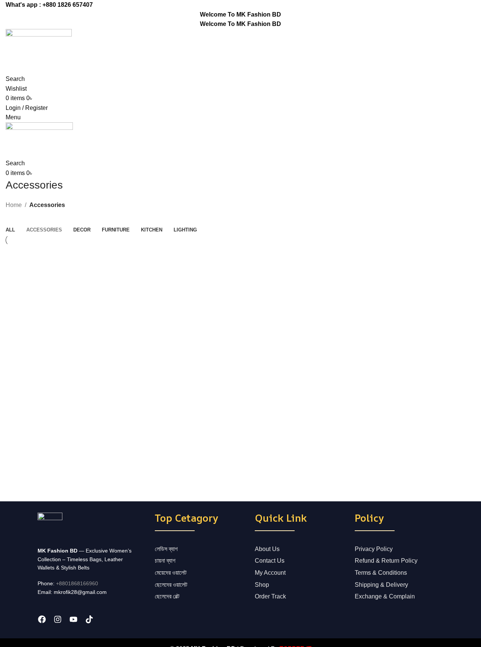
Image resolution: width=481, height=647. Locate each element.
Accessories (47, 205)
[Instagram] (57, 619)
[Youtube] (73, 619)
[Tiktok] (89, 619)
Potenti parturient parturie (51, 268)
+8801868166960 (77, 583)
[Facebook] (42, 619)
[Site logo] (39, 46)
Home (14, 205)
